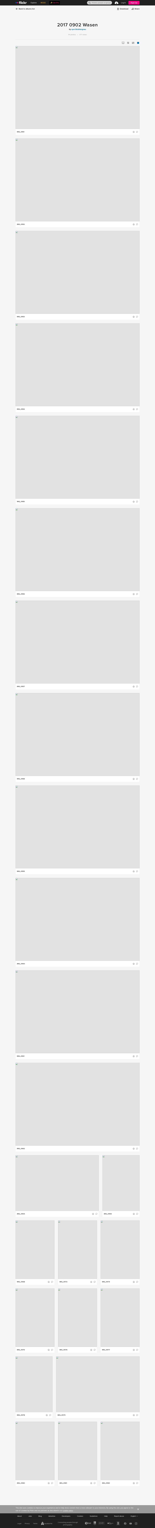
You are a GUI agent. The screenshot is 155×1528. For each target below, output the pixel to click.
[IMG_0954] (78, 364)
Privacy (27, 1523)
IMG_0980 (21, 1483)
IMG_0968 (21, 1282)
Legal (19, 1523)
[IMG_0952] (78, 179)
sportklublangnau (78, 29)
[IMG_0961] (78, 1011)
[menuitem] (54, 2)
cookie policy (68, 1510)
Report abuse (119, 1516)
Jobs (30, 1516)
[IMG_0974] (120, 1249)
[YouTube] (130, 1523)
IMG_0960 (21, 964)
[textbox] (102, 3)
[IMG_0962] (78, 1104)
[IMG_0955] (78, 457)
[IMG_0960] (78, 919)
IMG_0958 (21, 779)
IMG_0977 (106, 1350)
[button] (122, 9)
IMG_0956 (21, 594)
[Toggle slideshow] (123, 42)
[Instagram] (136, 1523)
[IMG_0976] (77, 1317)
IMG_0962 (21, 1149)
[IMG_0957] (78, 642)
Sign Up (134, 3)
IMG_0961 (21, 1056)
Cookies (80, 1516)
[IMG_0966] (121, 1183)
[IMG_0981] (77, 1451)
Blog (40, 1516)
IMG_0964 (21, 1214)
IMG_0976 (63, 1350)
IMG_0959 (21, 871)
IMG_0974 (106, 1282)
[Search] (89, 3)
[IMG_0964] (57, 1183)
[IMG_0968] (35, 1249)
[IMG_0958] (78, 734)
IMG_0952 (21, 224)
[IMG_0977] (120, 1317)
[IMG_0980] (35, 1451)
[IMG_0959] (78, 826)
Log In (123, 3)
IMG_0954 (21, 409)
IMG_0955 (21, 502)
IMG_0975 (21, 1350)
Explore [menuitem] (34, 3)
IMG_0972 (63, 1282)
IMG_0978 (21, 1415)
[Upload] (116, 3)
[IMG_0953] (78, 272)
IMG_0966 (108, 1214)
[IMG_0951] (78, 87)
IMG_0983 (106, 1483)
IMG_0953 (21, 317)
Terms (35, 1523)
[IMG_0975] (35, 1317)
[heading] (21, 2)
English (133, 1516)
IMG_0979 (61, 1415)
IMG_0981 (63, 1483)
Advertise (51, 1516)
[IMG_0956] (78, 549)
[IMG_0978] (34, 1384)
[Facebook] (125, 1523)
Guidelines (93, 1516)
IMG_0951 (20, 132)
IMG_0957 (21, 686)
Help (106, 1516)
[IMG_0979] (98, 1384)
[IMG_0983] (120, 1451)
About (19, 1516)
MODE (43, 3)
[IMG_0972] (77, 1249)
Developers (66, 1516)
